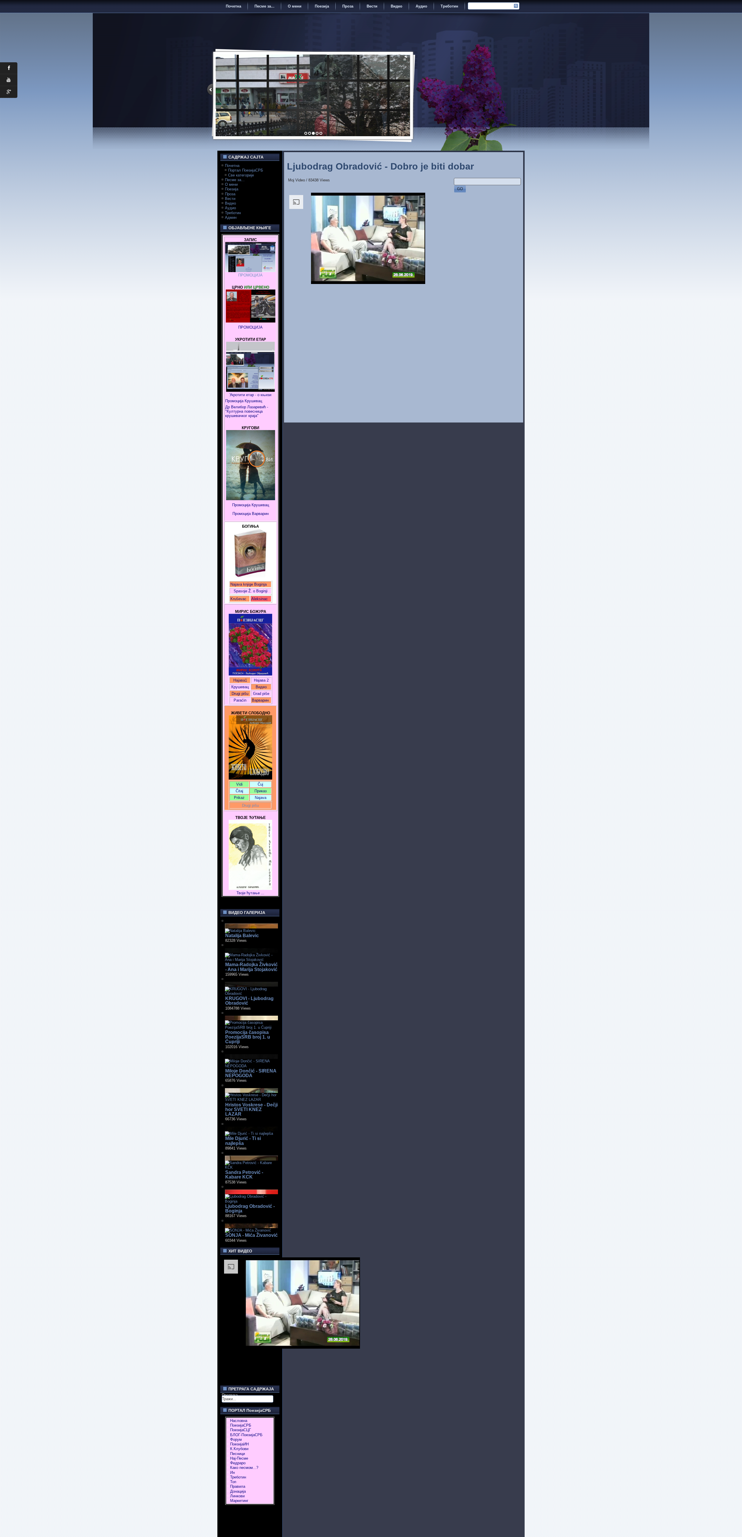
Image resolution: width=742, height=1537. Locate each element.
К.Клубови (239, 1449)
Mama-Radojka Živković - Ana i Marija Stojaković (251, 967)
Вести (372, 6)
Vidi (239, 784)
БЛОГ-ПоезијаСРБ (246, 1435)
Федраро (237, 1463)
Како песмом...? (244, 1467)
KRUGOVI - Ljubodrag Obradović (249, 1001)
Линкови (237, 1496)
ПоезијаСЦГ (240, 1430)
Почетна (233, 6)
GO (460, 189)
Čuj (260, 784)
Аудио (421, 6)
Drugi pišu (240, 693)
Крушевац (240, 687)
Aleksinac (259, 599)
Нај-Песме (239, 1458)
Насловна (238, 1420)
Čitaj (239, 791)
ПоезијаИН (239, 1444)
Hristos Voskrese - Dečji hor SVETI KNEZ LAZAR (251, 1109)
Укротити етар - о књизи (250, 395)
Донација (238, 1491)
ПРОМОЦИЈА (250, 275)
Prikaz (239, 797)
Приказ (260, 791)
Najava (260, 797)
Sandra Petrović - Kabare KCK (244, 1174)
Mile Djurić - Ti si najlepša (243, 1141)
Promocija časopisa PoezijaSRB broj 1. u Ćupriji (247, 1037)
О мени (294, 6)
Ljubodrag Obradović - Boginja (250, 1208)
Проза (347, 6)
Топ (233, 1482)
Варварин (260, 513)
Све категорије (241, 175)
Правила (237, 1486)
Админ (231, 217)
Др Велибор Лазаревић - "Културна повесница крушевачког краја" (247, 411)
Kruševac (238, 599)
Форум (236, 1439)
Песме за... (264, 6)
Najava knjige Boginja (248, 584)
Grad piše (261, 693)
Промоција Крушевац (243, 401)
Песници (237, 1454)
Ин (232, 1472)
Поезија (322, 6)
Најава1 (240, 680)
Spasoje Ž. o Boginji (251, 591)
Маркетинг (239, 1500)
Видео (396, 6)
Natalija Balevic (242, 935)
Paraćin (240, 700)
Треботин (449, 6)
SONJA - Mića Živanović (251, 1235)
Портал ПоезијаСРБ (245, 170)
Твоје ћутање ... (250, 893)
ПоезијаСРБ (240, 1425)
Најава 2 (261, 680)
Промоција (241, 513)
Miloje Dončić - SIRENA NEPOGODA (250, 1073)
